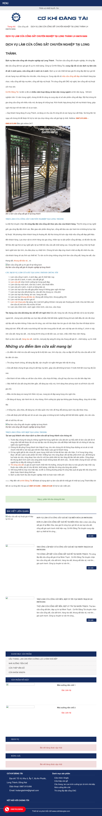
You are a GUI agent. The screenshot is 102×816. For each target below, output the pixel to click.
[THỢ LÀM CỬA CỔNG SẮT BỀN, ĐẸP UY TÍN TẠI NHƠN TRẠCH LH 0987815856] (20, 622)
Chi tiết (91, 536)
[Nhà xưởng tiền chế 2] (20, 731)
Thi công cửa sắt (17, 464)
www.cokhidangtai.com (61, 811)
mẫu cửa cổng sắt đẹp (70, 76)
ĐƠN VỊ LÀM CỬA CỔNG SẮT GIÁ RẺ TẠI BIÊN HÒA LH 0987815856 (64, 518)
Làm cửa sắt (15, 282)
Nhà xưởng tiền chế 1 (66, 685)
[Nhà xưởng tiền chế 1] (20, 693)
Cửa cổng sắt (23, 26)
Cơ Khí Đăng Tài (12, 92)
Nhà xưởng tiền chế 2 (66, 707)
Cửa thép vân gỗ (17, 668)
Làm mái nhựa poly (18, 302)
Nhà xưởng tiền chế (18, 663)
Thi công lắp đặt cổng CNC (65, 790)
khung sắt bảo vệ (20, 260)
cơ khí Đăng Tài (25, 480)
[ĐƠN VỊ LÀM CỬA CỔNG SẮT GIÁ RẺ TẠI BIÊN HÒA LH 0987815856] (20, 529)
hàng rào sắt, (27, 339)
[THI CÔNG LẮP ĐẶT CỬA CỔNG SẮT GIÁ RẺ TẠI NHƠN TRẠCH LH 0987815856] (20, 569)
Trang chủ (11, 26)
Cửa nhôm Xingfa (17, 672)
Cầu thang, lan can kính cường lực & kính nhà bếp (33, 659)
